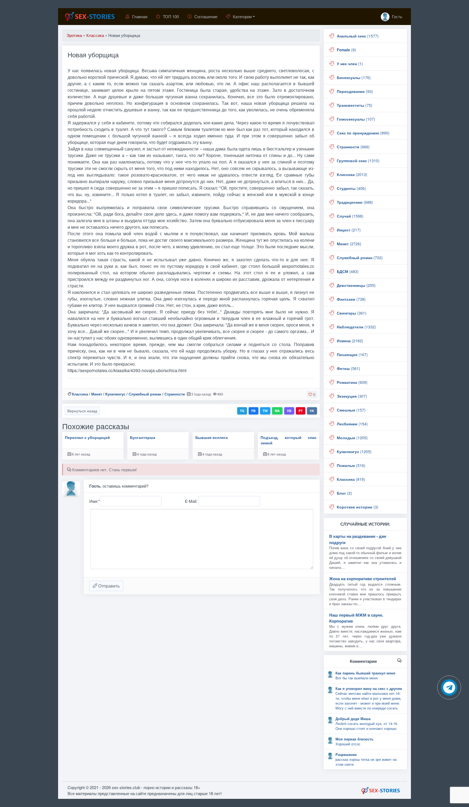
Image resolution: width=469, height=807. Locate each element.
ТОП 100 (171, 16)
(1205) (352, 437)
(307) (352, 396)
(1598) (350, 216)
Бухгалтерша (142, 437)
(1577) (358, 36)
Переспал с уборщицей (87, 437)
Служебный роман (145, 394)
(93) (355, 91)
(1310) (358, 160)
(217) (349, 230)
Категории (242, 16)
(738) (351, 299)
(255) (356, 285)
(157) (351, 410)
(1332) (356, 326)
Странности (174, 394)
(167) (352, 354)
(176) (354, 77)
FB (253, 410)
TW (265, 410)
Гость (396, 16)
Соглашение (205, 16)
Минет (96, 394)
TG (242, 410)
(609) (352, 382)
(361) (351, 313)
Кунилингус (115, 394)
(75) (354, 105)
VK (312, 410)
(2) (344, 493)
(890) (363, 133)
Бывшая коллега (211, 437)
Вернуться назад (82, 410)
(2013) (352, 174)
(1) (350, 63)
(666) (353, 146)
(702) (360, 257)
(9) (346, 49)
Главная (139, 16)
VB (289, 410)
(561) (348, 368)
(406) (351, 188)
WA (277, 410)
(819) (351, 479)
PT (301, 410)
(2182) (350, 340)
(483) (348, 271)
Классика (80, 394)
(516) (351, 465)
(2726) (349, 243)
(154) (352, 423)
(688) (355, 202)
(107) (356, 119)
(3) (357, 507)
